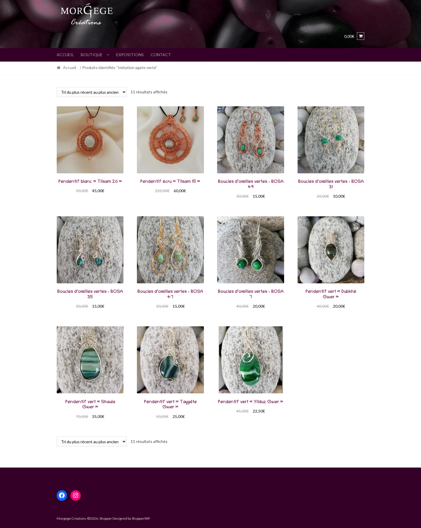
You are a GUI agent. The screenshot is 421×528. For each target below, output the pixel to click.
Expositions (130, 54)
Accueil (65, 54)
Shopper (105, 518)
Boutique (92, 54)
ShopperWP (140, 518)
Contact (161, 54)
